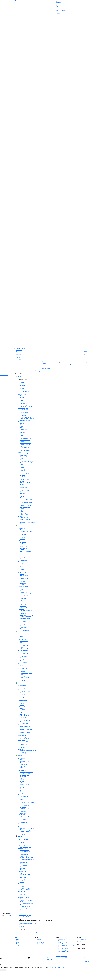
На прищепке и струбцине (26, 594)
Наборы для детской (25, 389)
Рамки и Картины (22, 656)
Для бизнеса (21, 609)
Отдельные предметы (25, 693)
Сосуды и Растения (23, 639)
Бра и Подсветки (22, 572)
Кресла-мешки (23, 403)
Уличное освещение (23, 619)
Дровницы (22, 676)
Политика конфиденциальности (66, 945)
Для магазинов (24, 612)
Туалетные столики (25, 444)
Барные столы (23, 446)
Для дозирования (24, 898)
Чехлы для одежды (24, 715)
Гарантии (39, 940)
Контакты (18, 357)
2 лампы (22, 565)
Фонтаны (20, 635)
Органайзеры (23, 674)
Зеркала (22, 665)
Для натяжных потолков (26, 551)
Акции (17, 351)
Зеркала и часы (22, 664)
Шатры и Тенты (24, 796)
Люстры (20, 540)
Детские (22, 746)
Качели (22, 790)
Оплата (18, 356)
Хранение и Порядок (23, 668)
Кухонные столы (24, 441)
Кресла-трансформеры (26, 406)
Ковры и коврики (22, 724)
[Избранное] (66, 957)
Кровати (22, 411)
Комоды (22, 382)
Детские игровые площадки (27, 788)
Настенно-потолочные (26, 531)
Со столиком (23, 606)
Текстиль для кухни (23, 717)
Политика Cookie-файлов (64, 948)
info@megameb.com (20, 348)
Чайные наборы (24, 853)
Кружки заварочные (25, 874)
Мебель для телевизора (26, 392)
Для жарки (22, 841)
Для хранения (21, 891)
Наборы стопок (24, 865)
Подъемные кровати (25, 414)
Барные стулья (24, 429)
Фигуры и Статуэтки (23, 650)
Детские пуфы (23, 523)
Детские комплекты (25, 691)
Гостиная (20, 478)
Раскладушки (23, 764)
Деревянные (23, 813)
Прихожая (20, 464)
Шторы (20, 696)
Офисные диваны (24, 402)
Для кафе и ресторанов (26, 610)
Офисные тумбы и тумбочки (27, 463)
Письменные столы (25, 440)
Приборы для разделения (26, 903)
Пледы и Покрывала (23, 706)
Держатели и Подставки (26, 673)
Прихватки (22, 905)
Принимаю (3, 970)
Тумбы (21, 383)
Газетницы (22, 671)
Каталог (16, 937)
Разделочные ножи (25, 889)
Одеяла (22, 686)
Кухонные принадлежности (25, 897)
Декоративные (23, 587)
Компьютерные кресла (26, 424)
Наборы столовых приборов (27, 859)
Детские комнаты (24, 517)
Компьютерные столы (25, 438)
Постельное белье (22, 689)
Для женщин (23, 714)
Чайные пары (23, 856)
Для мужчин (23, 712)
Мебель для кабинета (25, 453)
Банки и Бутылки (24, 641)
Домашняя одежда (22, 711)
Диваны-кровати (24, 409)
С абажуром (23, 583)
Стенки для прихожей (25, 466)
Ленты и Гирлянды (24, 816)
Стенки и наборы (24, 391)
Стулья (22, 426)
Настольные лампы (23, 586)
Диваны (22, 396)
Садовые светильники (25, 661)
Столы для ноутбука (25, 450)
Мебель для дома (22, 758)
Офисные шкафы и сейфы (26, 461)
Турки (21, 876)
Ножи (19, 883)
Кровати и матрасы (23, 408)
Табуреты (22, 428)
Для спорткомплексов (25, 618)
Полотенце (23, 702)
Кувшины (22, 868)
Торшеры (20, 600)
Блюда (21, 642)
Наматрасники (21, 740)
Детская (20, 516)
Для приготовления (23, 839)
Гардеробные (23, 476)
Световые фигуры (24, 822)
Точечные (22, 539)
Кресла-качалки (24, 431)
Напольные (23, 638)
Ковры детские (24, 728)
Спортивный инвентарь (26, 808)
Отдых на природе (22, 795)
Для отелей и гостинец (25, 616)
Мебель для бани (24, 761)
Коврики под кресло (25, 731)
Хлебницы (22, 894)
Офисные (22, 589)
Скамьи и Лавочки (24, 784)
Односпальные (24, 741)
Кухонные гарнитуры (25, 505)
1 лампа (22, 563)
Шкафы (22, 388)
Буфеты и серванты (25, 514)
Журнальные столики (25, 443)
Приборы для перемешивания (27, 902)
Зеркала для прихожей (25, 469)
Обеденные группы (25, 447)
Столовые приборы (23, 908)
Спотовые (22, 536)
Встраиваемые (23, 560)
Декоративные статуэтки (26, 654)
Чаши (21, 647)
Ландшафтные (23, 627)
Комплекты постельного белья (28, 750)
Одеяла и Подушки (22, 685)
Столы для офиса (24, 456)
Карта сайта (61, 943)
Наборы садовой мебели (26, 772)
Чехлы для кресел (24, 738)
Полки (21, 386)
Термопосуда (23, 895)
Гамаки (22, 798)
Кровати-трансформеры (26, 417)
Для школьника (24, 595)
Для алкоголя (23, 870)
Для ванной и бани (23, 700)
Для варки (22, 842)
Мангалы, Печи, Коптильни (27, 828)
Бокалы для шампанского (26, 863)
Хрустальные (23, 546)
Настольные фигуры (25, 653)
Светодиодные (23, 548)
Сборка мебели (41, 943)
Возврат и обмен (41, 942)
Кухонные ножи (24, 886)
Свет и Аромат (21, 659)
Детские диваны (24, 520)
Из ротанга (23, 776)
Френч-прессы (23, 877)
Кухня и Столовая (22, 504)
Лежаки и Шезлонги (25, 805)
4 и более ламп (24, 568)
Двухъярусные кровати (26, 766)
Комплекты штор (24, 699)
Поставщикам (19, 359)
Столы (19, 437)
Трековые (22, 537)
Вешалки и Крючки (25, 670)
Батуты (22, 787)
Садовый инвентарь (23, 823)
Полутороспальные (25, 743)
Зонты (21, 801)
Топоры (22, 825)
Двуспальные (23, 744)
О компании (19, 350)
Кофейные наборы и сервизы (27, 857)
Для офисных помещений (26, 615)
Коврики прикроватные (26, 729)
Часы (21, 667)
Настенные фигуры (25, 651)
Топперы (22, 747)
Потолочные (23, 530)
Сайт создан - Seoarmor (61, 956)
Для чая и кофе (22, 871)
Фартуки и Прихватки (25, 721)
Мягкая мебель (22, 394)
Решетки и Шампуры (25, 831)
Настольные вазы (24, 645)
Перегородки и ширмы (26, 502)
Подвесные (23, 534)
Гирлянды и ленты (24, 630)
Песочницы (23, 791)
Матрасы (22, 493)
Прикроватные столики (26, 499)
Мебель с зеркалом (25, 501)
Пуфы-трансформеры (25, 405)
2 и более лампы (24, 575)
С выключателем (24, 578)
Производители (62, 939)
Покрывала (23, 709)
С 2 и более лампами (25, 603)
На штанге (22, 545)
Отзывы (18, 353)
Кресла (22, 399)
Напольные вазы (24, 644)
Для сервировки (22, 845)
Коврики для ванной (25, 732)
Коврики (22, 705)
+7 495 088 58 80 (53, 371)
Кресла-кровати (24, 412)
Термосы (22, 880)
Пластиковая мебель (25, 773)
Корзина (40, 371)
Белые (21, 558)
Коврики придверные (25, 734)
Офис (19, 452)
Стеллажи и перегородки (26, 459)
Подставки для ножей (25, 888)
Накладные (23, 577)
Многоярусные (24, 415)
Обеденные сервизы (25, 851)
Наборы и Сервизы (23, 848)
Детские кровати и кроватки (27, 418)
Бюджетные (23, 811)
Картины (22, 657)
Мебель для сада (22, 770)
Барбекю (20, 827)
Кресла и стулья (22, 421)
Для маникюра (23, 598)
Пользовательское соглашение (66, 947)
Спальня (20, 488)
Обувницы (22, 385)
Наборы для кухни (24, 723)
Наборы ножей (24, 885)
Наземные (22, 622)
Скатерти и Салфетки (25, 718)
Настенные (23, 533)
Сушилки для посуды (25, 906)
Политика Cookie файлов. (58, 967)
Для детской (21, 749)
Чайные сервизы (24, 854)
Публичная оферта (62, 942)
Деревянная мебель (25, 763)
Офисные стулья (24, 434)
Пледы (21, 708)
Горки (21, 793)
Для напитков (21, 860)
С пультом (22, 549)
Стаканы (22, 867)
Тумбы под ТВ (23, 485)
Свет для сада (21, 814)
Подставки (22, 475)
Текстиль (20, 679)
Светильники (21, 528)
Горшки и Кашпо (24, 648)
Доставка (18, 354)
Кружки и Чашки (24, 873)
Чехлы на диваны (24, 737)
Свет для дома (21, 810)
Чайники (22, 882)
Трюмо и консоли (24, 473)
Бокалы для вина (24, 862)
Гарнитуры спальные (25, 490)
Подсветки (22, 584)
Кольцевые (23, 597)
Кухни (17, 942)
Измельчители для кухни (26, 900)
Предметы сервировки (25, 847)
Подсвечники (23, 662)
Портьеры (22, 697)
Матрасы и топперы (25, 420)
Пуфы (21, 400)
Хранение (22, 769)
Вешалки (22, 467)
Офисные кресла (24, 455)
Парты (21, 449)
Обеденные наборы (25, 760)
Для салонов (23, 613)
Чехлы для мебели (22, 735)
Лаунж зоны (23, 807)
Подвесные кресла (24, 775)
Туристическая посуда (25, 830)
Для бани (20, 833)
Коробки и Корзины (25, 677)
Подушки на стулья (25, 720)
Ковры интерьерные (25, 726)
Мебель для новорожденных (27, 522)
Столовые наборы (24, 850)
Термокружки (23, 879)
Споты (21, 555)
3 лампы (22, 566)
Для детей (20, 785)
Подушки (22, 680)
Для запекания (23, 844)
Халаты (22, 703)
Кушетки (22, 397)
